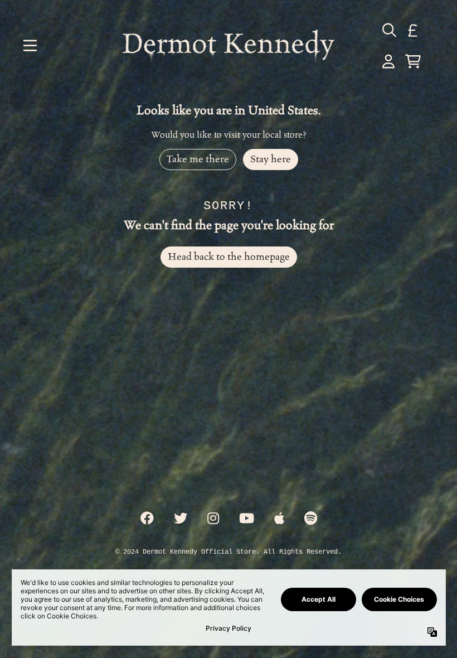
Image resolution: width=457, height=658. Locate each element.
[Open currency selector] (413, 30)
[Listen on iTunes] (279, 519)
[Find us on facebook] (147, 519)
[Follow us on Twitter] (180, 519)
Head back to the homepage (229, 257)
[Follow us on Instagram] (213, 519)
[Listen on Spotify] (310, 519)
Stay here (270, 159)
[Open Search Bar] (388, 30)
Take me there (198, 159)
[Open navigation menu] (30, 46)
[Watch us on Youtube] (246, 519)
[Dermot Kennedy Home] (228, 45)
